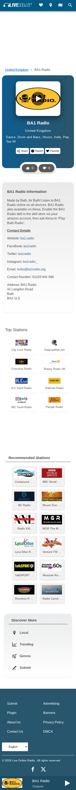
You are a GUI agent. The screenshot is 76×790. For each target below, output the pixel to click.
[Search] (70, 5)
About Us (13, 722)
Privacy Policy (53, 722)
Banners (49, 713)
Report (39, 151)
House (47, 137)
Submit (12, 703)
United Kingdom (16, 69)
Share (24, 151)
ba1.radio (27, 238)
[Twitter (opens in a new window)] (43, 769)
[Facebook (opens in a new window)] (33, 769)
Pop (66, 137)
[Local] (51, 5)
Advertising (51, 703)
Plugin (11, 713)
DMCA (48, 731)
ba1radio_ (30, 261)
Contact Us (15, 731)
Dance (11, 137)
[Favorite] (41, 5)
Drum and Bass (29, 137)
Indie (57, 137)
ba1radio (30, 246)
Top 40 (11, 141)
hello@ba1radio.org (31, 269)
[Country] (60, 5)
